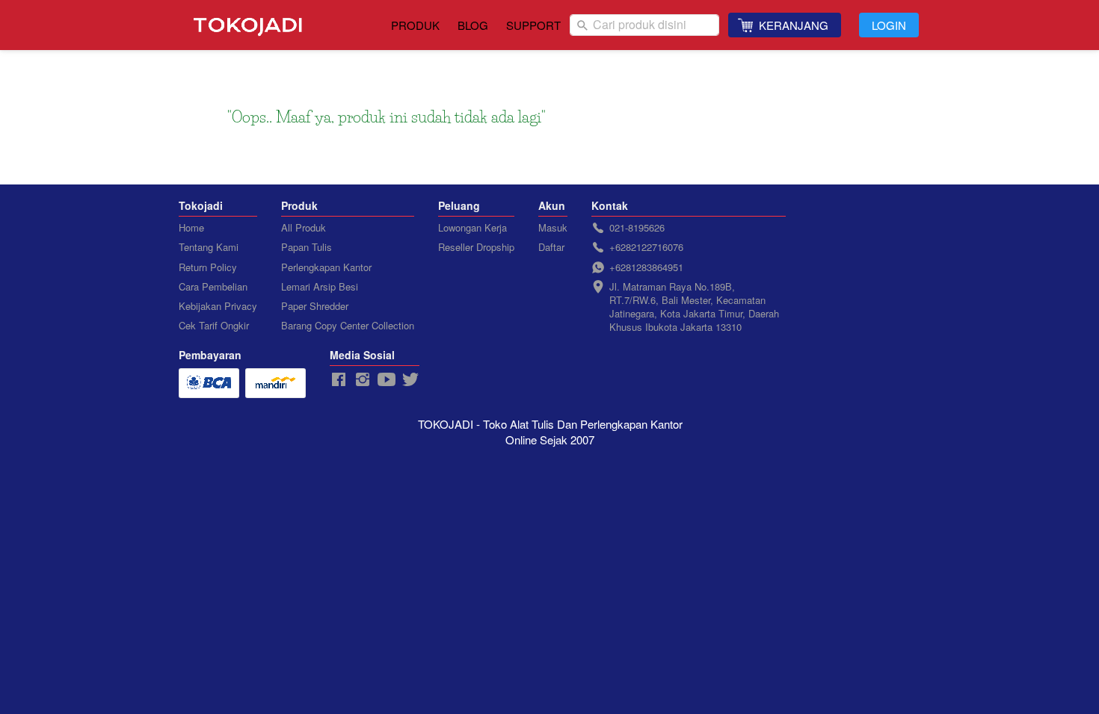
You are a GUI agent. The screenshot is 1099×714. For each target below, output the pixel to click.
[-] (339, 379)
